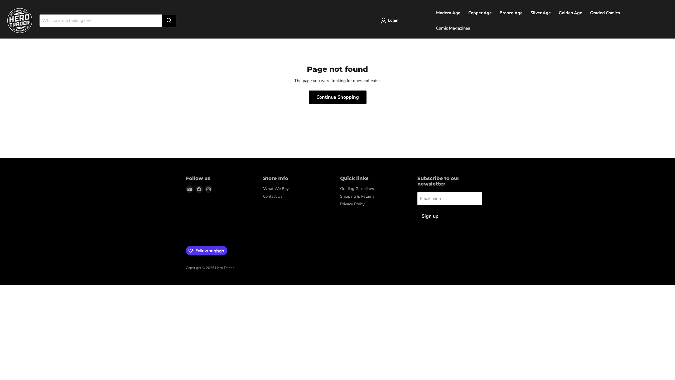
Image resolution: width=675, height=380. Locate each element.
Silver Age (541, 13)
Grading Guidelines (357, 188)
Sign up (430, 216)
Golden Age (570, 13)
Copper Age (480, 13)
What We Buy (276, 188)
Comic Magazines (453, 28)
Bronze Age (511, 13)
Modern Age (448, 13)
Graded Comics (605, 13)
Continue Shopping (337, 97)
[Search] (169, 21)
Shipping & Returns (357, 196)
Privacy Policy (352, 204)
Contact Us (272, 196)
